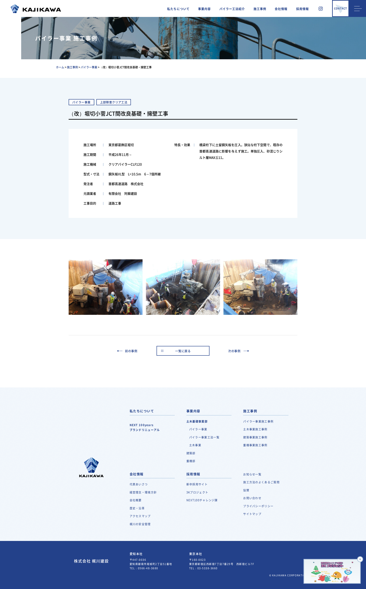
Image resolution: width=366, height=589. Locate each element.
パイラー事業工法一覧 (204, 437)
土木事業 (195, 445)
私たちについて (178, 9)
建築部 (190, 453)
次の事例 (234, 351)
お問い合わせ (252, 498)
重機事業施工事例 (255, 445)
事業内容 (204, 9)
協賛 (246, 490)
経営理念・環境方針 (143, 492)
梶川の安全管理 (140, 524)
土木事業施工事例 (255, 429)
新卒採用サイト (197, 484)
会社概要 (136, 500)
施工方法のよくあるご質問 (261, 482)
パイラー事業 (198, 429)
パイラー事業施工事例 (258, 421)
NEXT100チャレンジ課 (202, 500)
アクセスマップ (140, 516)
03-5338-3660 (207, 568)
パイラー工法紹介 (232, 9)
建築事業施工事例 (255, 437)
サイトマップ (252, 514)
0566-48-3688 (148, 568)
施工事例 (260, 9)
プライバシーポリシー (258, 506)
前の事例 (131, 351)
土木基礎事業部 (197, 421)
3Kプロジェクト (197, 492)
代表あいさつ (139, 484)
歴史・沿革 (137, 508)
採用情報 (302, 9)
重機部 (190, 461)
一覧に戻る (183, 351)
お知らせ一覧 (252, 474)
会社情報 (281, 9)
